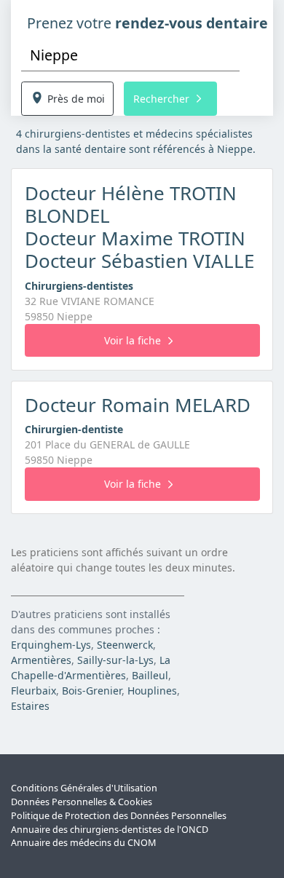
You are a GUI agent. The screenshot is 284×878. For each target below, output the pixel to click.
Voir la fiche (132, 340)
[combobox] (130, 55)
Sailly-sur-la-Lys (115, 660)
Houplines (152, 690)
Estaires (30, 706)
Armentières (41, 660)
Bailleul (150, 675)
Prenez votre (147, 23)
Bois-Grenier (92, 690)
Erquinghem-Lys (51, 645)
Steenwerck (125, 645)
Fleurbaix (33, 690)
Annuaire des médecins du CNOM (83, 843)
